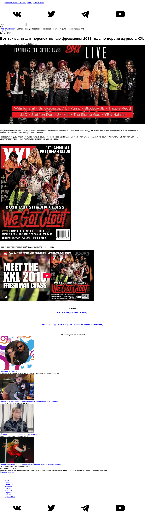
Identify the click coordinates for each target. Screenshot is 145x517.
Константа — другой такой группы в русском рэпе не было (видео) (72, 324)
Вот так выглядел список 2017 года (72, 312)
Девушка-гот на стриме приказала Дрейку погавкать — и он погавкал (29, 401)
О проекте (9, 493)
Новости (8, 3)
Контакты (8, 495)
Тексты (15, 3)
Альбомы (22, 3)
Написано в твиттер (8, 371)
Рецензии (9, 484)
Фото (7, 480)
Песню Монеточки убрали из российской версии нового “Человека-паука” (31, 464)
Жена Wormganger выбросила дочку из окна (18, 434)
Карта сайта (10, 497)
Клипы (29, 3)
